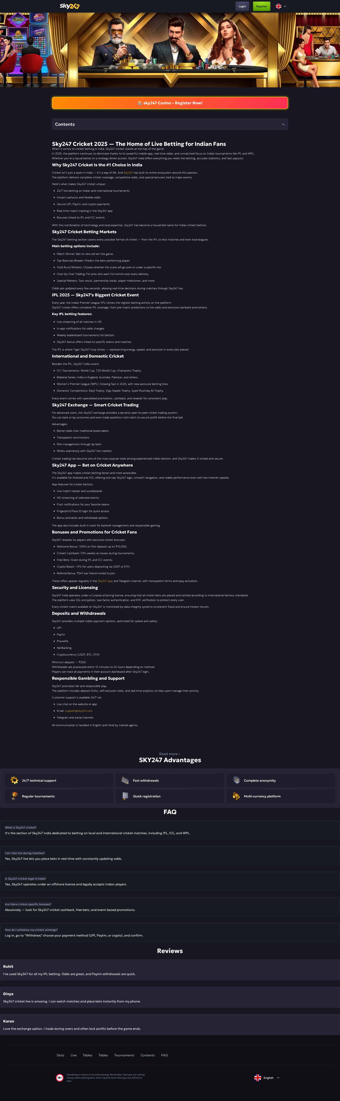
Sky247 (128, 172)
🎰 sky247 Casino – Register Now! (170, 102)
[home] (70, 6)
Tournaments (124, 1055)
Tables (87, 1055)
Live (74, 1055)
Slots (60, 1055)
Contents (148, 1055)
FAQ (164, 1055)
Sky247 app (105, 581)
